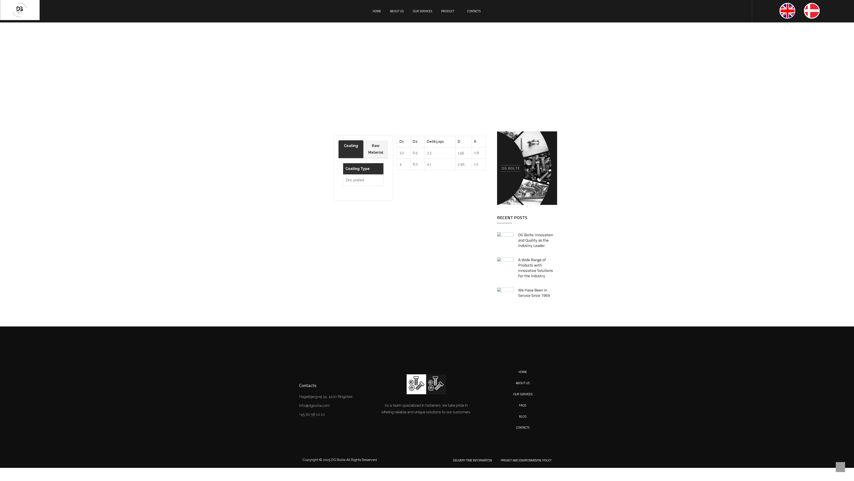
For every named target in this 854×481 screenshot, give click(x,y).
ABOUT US (397, 11)
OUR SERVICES (422, 11)
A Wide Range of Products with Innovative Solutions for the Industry (535, 268)
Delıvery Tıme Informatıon (472, 460)
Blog (523, 416)
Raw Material (375, 149)
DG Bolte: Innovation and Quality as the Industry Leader (535, 240)
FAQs (522, 405)
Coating (351, 146)
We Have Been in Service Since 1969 (534, 292)
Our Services (523, 394)
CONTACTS (474, 11)
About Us (523, 383)
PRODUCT (447, 11)
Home (400, 74)
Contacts (523, 427)
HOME (377, 11)
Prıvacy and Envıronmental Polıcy (526, 460)
